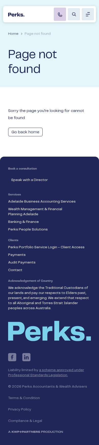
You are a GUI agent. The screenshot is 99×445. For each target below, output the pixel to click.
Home (13, 34)
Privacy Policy (19, 409)
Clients (13, 240)
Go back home (25, 132)
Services (14, 194)
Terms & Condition (24, 398)
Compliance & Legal (25, 421)
